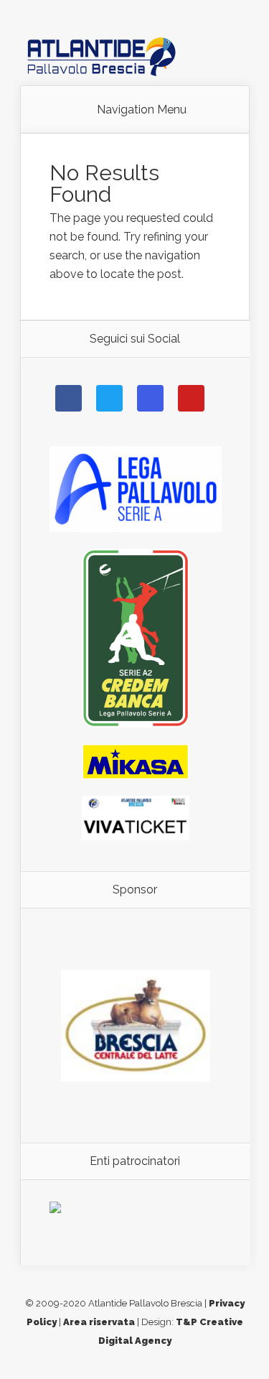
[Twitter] (109, 398)
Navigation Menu (142, 110)
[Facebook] (68, 398)
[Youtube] (191, 398)
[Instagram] (150, 398)
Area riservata (99, 1322)
